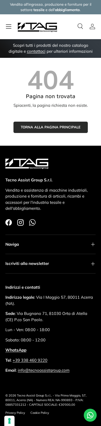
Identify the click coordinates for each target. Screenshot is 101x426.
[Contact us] (90, 415)
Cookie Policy (39, 413)
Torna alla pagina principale (51, 127)
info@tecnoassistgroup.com (43, 370)
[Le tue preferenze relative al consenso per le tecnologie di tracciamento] (9, 421)
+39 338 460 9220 (30, 360)
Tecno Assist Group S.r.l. (34, 395)
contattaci (36, 51)
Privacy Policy (15, 413)
